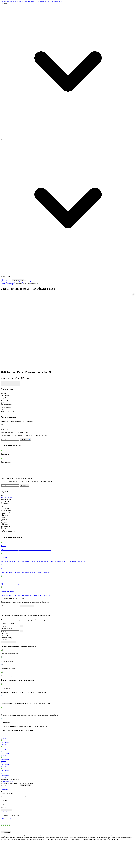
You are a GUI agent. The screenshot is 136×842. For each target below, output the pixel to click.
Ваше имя (4, 800)
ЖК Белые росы (6, 497)
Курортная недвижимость (19, 1)
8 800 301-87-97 (6, 280)
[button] (133, 294)
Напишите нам (6, 832)
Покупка (39, 282)
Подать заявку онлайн (8, 642)
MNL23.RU (5, 812)
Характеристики (6, 282)
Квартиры (31, 1)
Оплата (27, 282)
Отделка (15, 282)
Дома (52, 1)
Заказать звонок (6, 810)
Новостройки (5, 1)
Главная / (4, 284)
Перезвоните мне (18, 280)
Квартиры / (11, 284)
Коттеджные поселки (43, 1)
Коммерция (58, 1)
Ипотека (33, 282)
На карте (21, 282)
